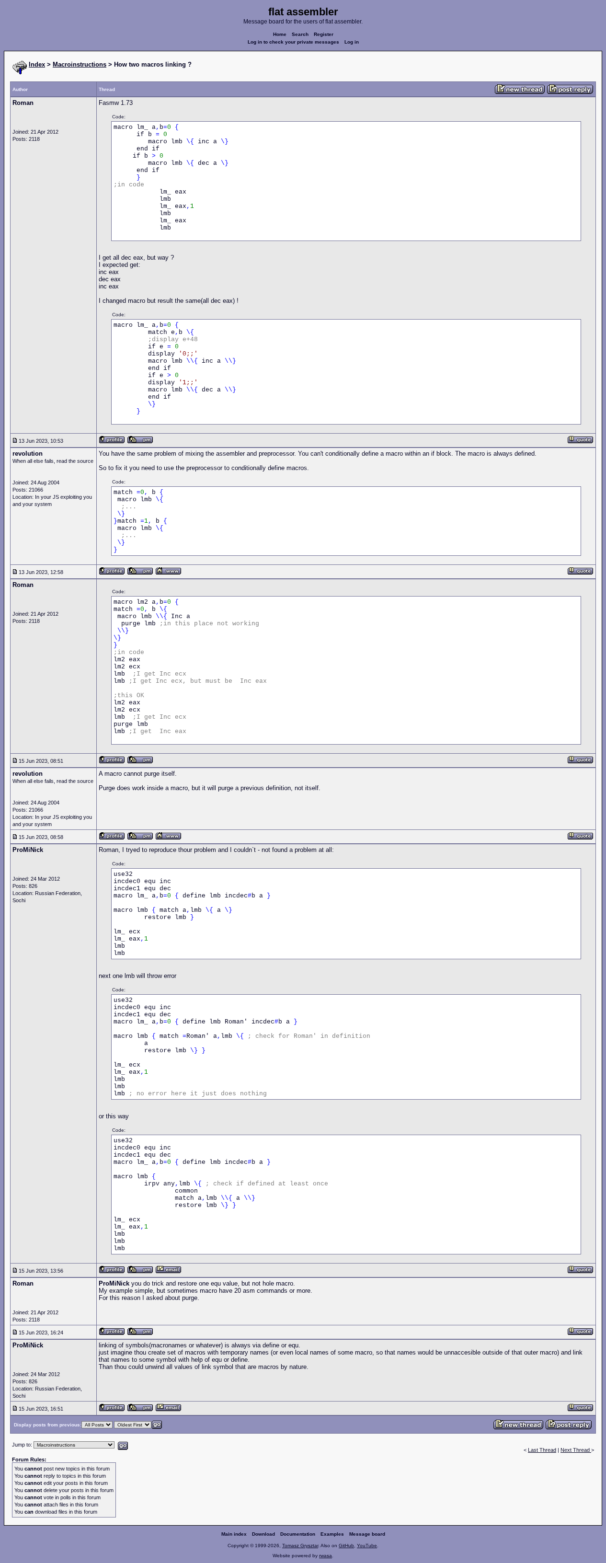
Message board (367, 1534)
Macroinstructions (79, 64)
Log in (351, 42)
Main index (234, 1534)
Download (263, 1534)
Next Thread (575, 1450)
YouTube (367, 1545)
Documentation (297, 1534)
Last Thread (542, 1450)
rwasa (325, 1555)
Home (279, 34)
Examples (332, 1534)
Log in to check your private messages (293, 42)
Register (323, 34)
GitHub (346, 1545)
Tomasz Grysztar (300, 1545)
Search (300, 34)
